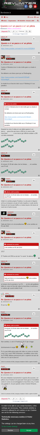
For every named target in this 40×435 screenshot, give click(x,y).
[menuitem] (6, 17)
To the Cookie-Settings (9, 426)
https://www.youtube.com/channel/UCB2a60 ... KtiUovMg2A (16, 78)
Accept (28, 430)
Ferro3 (3, 312)
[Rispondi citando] (33, 38)
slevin (7, 293)
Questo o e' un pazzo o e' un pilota (18, 26)
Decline (10, 430)
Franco (8, 55)
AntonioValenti (16, 28)
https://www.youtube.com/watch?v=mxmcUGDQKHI (18, 48)
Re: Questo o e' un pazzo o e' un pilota (16, 62)
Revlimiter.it (6, 12)
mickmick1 (11, 212)
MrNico (10, 28)
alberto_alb (4, 36)
